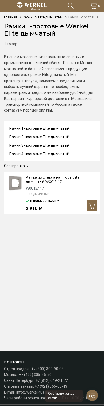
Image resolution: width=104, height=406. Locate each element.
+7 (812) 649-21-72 (51, 380)
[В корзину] (92, 205)
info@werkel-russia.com (36, 392)
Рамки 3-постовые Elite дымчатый (39, 145)
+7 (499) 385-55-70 (35, 375)
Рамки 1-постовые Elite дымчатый (39, 128)
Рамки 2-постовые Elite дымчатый (39, 137)
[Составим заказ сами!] (92, 395)
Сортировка (14, 166)
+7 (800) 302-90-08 (47, 369)
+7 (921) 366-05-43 (51, 386)
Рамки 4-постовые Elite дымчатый (39, 154)
